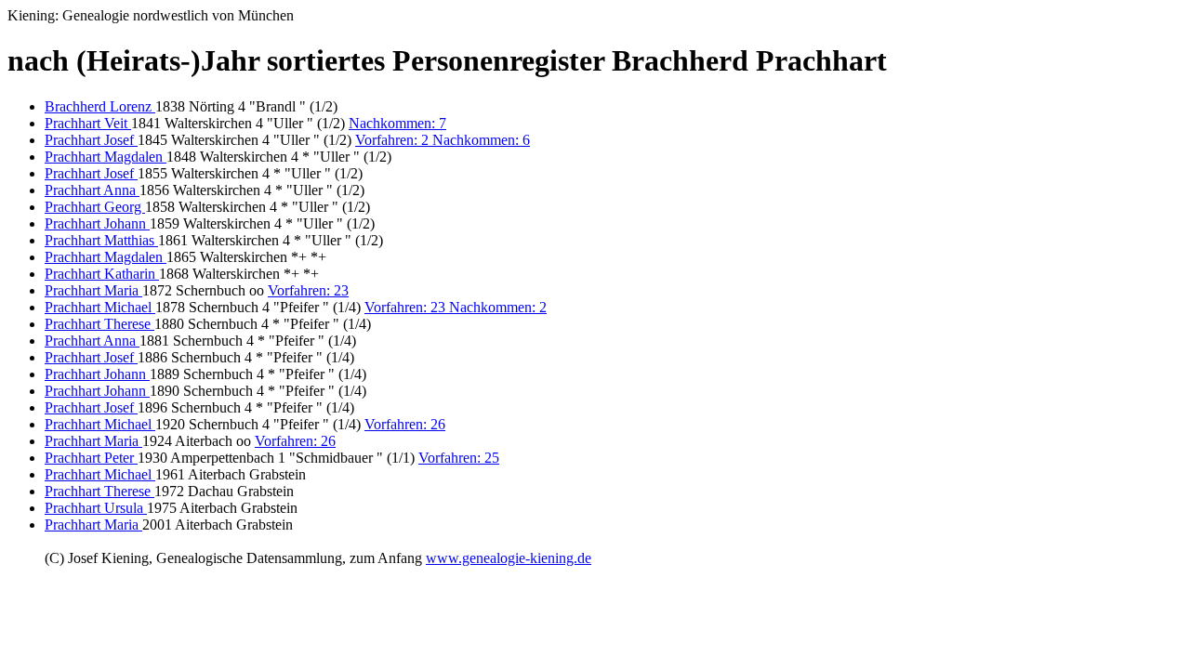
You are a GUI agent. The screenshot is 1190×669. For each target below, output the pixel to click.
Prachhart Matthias (101, 240)
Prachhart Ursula (96, 508)
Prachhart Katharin (102, 274)
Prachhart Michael (100, 307)
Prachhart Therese (99, 324)
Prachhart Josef (91, 140)
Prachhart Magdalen (105, 156)
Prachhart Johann (97, 223)
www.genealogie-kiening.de (508, 558)
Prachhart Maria (93, 290)
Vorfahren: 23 (308, 290)
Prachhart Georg (95, 207)
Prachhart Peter (91, 458)
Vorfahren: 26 (404, 424)
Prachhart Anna (92, 190)
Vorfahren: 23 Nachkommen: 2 (455, 307)
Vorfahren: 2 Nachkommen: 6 (442, 140)
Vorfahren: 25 (458, 458)
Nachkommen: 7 (397, 123)
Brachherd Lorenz (100, 106)
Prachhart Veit (88, 123)
